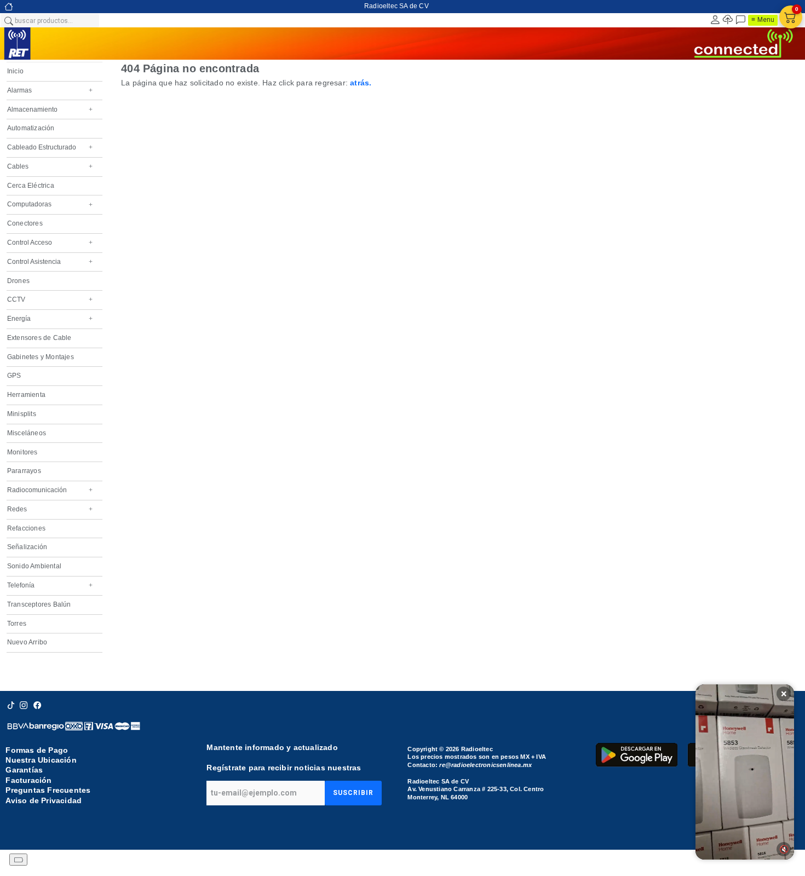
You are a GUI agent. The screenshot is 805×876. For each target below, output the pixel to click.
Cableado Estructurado (50, 147)
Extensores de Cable (39, 338)
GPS (14, 375)
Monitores (22, 452)
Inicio (15, 71)
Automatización (31, 128)
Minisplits (21, 414)
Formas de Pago (36, 750)
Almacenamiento (50, 109)
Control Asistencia (50, 262)
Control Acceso (50, 242)
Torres (16, 623)
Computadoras (50, 204)
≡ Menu (762, 20)
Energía (50, 318)
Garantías (24, 769)
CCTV (50, 299)
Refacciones (26, 528)
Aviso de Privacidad (43, 800)
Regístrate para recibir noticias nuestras (283, 767)
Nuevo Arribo (27, 642)
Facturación (28, 780)
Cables (50, 166)
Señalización (27, 547)
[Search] (8, 20)
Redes (50, 509)
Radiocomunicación (50, 490)
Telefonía (50, 585)
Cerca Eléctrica (30, 185)
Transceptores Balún (39, 604)
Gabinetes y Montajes (40, 357)
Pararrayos (24, 471)
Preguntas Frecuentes (47, 790)
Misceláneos (26, 433)
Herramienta (26, 395)
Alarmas (50, 90)
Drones (18, 281)
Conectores (25, 223)
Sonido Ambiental (34, 566)
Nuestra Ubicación (40, 760)
